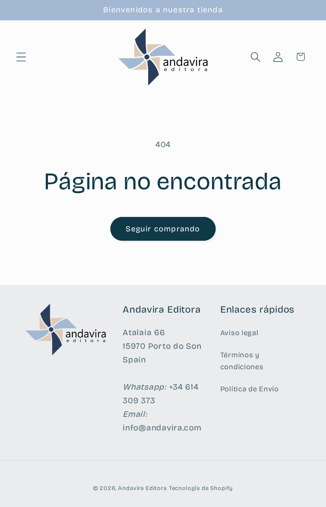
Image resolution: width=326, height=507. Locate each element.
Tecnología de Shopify (201, 488)
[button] (21, 57)
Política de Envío (249, 389)
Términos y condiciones (242, 360)
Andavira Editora (142, 488)
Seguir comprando (163, 229)
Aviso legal (239, 332)
